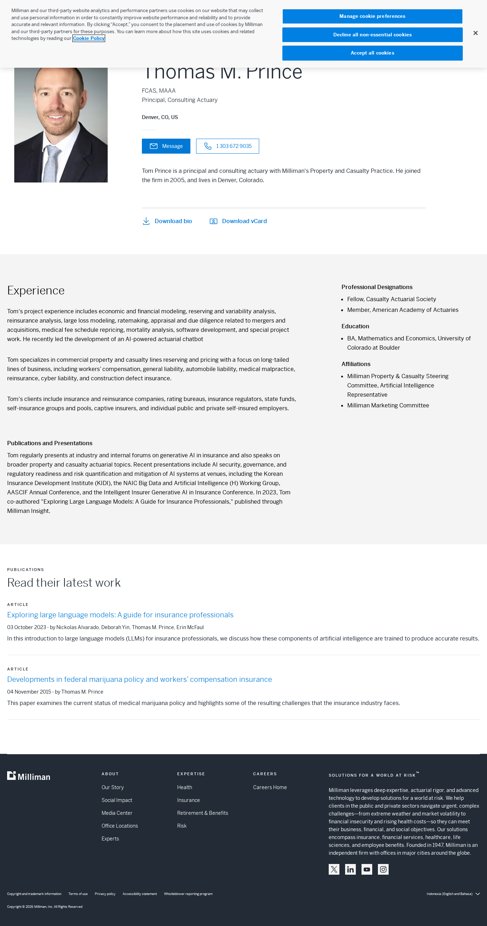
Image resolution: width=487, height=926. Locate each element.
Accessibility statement (140, 894)
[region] (243, 34)
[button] (334, 869)
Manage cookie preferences (372, 16)
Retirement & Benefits (202, 813)
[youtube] (367, 869)
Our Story (113, 787)
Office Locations (120, 826)
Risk (181, 826)
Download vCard (244, 221)
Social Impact (117, 800)
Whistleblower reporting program (188, 894)
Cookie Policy (88, 38)
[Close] (475, 33)
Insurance (188, 800)
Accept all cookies (372, 53)
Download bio (173, 221)
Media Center (117, 813)
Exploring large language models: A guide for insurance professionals (120, 615)
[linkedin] (350, 869)
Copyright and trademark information (34, 894)
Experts (110, 838)
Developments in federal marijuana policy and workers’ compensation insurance (139, 679)
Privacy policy (105, 894)
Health (184, 787)
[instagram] (383, 869)
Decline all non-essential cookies (372, 35)
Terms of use (78, 894)
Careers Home (270, 787)
